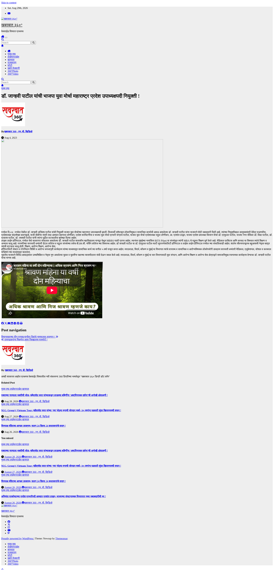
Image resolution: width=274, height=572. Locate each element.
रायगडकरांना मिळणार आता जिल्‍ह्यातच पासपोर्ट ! (25, 339)
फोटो (10, 65)
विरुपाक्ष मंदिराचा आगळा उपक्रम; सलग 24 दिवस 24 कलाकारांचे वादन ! (33, 425)
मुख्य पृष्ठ (12, 54)
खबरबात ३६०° (11, 25)
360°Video (13, 74)
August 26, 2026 (13, 487)
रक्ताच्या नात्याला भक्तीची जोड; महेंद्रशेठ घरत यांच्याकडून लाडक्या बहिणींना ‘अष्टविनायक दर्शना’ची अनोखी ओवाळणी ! (54, 395)
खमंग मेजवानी (14, 68)
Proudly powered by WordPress (17, 538)
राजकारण (12, 62)
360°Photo (13, 71)
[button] (2, 39)
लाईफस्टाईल (13, 56)
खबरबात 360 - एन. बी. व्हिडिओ (18, 131)
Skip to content (8, 2)
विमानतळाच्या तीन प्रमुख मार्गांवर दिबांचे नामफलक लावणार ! (28, 336)
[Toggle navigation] (6, 37)
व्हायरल (11, 59)
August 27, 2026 (13, 472)
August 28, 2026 (13, 456)
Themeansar (61, 538)
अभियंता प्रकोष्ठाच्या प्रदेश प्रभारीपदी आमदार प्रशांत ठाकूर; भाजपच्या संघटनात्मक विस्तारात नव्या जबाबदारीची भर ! (53, 496)
